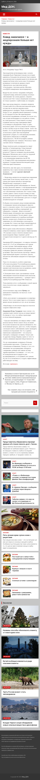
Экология (7, 603)
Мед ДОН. (8, 6)
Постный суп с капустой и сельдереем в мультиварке (23, 558)
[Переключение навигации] (4, 14)
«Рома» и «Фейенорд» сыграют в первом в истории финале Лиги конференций (24, 477)
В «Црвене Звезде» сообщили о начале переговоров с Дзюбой (24, 489)
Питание (6, 532)
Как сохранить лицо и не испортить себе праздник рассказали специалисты (21, 391)
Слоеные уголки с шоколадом (24, 581)
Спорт (5, 439)
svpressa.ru (13, 364)
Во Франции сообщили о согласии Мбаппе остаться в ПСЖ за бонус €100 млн (24, 465)
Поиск (35, 403)
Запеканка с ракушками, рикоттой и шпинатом (21, 593)
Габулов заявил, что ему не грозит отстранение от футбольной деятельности (23, 501)
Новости (6, 33)
